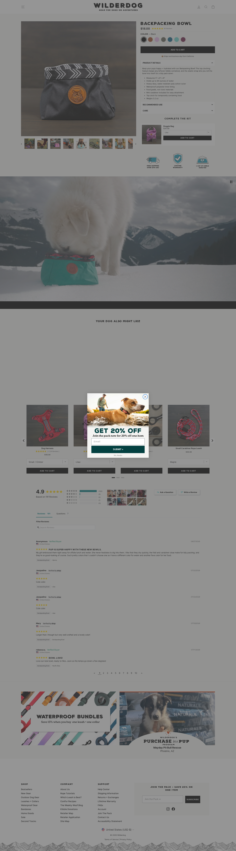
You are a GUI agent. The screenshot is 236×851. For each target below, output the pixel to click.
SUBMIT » (118, 449)
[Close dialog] (145, 396)
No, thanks (118, 455)
